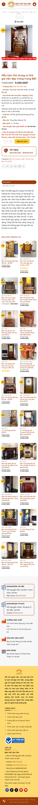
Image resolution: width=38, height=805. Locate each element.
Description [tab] (7, 182)
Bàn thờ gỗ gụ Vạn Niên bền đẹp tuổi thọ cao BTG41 (9, 333)
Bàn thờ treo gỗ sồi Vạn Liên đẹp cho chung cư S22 (27, 263)
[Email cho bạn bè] (12, 166)
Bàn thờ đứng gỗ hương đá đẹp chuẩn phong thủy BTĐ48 (27, 366)
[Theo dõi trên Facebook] (7, 790)
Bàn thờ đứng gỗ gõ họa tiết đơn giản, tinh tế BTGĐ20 (9, 465)
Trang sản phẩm (14, 12)
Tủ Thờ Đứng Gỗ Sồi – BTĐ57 (9, 431)
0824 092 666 (17, 762)
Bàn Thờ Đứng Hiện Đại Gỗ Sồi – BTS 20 (10, 563)
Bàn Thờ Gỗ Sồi (7, 161)
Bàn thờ (24, 12)
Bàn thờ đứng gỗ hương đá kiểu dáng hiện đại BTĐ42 (27, 333)
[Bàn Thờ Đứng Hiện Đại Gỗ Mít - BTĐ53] (10, 249)
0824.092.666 (15, 152)
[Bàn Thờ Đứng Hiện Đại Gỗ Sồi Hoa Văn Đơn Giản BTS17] (28, 385)
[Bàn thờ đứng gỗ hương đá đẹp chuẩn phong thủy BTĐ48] (28, 351)
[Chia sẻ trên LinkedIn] (19, 166)
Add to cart (22, 141)
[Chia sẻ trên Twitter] (8, 166)
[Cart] (34, 4)
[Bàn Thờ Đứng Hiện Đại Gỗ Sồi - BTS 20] (10, 550)
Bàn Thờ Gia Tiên (27, 159)
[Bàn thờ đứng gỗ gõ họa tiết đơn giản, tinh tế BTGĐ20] (10, 451)
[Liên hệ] (4, 800)
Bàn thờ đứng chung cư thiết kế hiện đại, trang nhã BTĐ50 (10, 498)
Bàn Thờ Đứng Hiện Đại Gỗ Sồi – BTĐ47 (10, 398)
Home (5, 12)
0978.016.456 (27, 152)
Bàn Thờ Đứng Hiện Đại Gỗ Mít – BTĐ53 (10, 262)
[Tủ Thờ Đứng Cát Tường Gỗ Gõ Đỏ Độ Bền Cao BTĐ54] (28, 418)
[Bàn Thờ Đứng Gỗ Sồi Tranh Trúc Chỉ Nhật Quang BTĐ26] (10, 517)
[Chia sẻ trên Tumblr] (23, 166)
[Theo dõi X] (16, 790)
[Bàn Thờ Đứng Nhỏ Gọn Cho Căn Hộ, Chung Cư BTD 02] (10, 351)
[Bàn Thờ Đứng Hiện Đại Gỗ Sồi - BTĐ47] (10, 385)
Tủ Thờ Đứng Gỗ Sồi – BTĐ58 (27, 530)
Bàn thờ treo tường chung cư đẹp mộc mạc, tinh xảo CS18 (8, 300)
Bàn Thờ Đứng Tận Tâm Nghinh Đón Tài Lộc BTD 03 (27, 564)
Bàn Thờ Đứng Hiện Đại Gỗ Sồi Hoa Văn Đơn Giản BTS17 (28, 399)
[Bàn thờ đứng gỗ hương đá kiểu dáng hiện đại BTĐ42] (28, 318)
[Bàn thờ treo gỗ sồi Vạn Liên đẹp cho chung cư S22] (28, 249)
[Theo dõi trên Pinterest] (21, 790)
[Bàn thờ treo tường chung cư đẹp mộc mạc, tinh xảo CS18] (10, 285)
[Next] (33, 42)
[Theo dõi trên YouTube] (26, 790)
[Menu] (3, 4)
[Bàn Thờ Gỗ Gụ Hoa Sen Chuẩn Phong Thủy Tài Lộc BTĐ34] (28, 285)
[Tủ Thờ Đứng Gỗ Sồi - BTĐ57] (10, 418)
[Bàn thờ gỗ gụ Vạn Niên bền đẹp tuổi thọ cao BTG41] (10, 318)
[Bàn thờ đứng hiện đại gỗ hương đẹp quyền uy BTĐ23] (28, 484)
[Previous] (5, 42)
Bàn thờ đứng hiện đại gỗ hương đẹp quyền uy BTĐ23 (28, 498)
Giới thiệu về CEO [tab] (9, 186)
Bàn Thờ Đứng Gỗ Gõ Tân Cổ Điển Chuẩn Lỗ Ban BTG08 (28, 465)
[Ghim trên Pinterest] (15, 166)
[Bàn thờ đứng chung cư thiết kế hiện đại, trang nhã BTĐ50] (10, 484)
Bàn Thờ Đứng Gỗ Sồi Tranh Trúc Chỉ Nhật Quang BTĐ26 (9, 531)
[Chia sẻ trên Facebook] (3, 166)
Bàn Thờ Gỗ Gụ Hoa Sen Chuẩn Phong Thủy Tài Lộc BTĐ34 (28, 300)
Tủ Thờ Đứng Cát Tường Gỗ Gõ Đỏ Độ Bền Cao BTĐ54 (27, 432)
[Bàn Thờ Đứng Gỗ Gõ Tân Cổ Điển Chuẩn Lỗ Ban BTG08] (28, 451)
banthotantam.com (20, 765)
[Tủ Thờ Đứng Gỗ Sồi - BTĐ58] (28, 517)
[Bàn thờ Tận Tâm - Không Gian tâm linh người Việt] (19, 4)
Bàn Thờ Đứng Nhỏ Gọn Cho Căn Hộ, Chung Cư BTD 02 (8, 366)
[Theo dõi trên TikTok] (12, 790)
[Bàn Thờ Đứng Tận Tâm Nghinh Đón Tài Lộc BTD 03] (28, 550)
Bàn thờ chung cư (15, 159)
